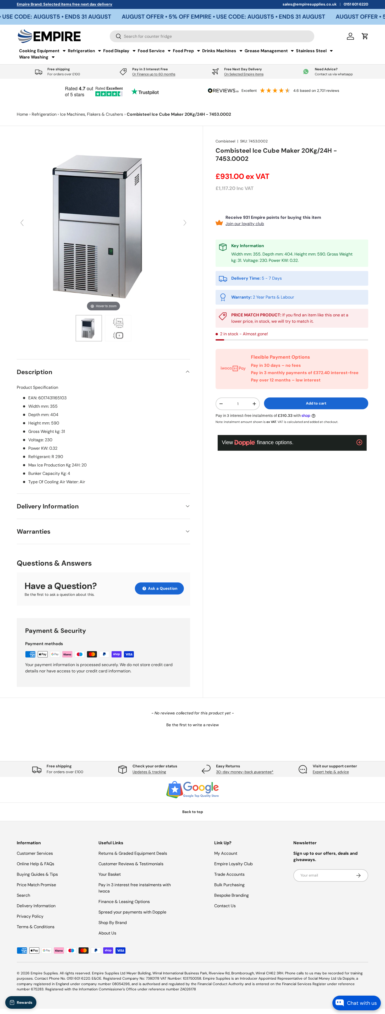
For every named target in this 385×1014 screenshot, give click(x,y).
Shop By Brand (112, 922)
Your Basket (109, 874)
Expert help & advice (331, 771)
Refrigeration (44, 114)
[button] (192, 724)
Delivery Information (36, 906)
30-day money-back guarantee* (244, 771)
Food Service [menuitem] (151, 51)
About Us (107, 933)
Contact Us (225, 906)
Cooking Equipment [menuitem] (39, 51)
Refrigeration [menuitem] (81, 51)
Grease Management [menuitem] (266, 51)
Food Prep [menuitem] (183, 51)
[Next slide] (185, 222)
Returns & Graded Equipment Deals (132, 853)
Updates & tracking (149, 771)
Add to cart (316, 403)
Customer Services (35, 853)
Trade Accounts (229, 874)
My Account (225, 853)
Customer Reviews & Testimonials (130, 864)
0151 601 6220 (356, 4)
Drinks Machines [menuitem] (219, 51)
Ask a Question (162, 588)
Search (23, 895)
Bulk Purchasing (229, 885)
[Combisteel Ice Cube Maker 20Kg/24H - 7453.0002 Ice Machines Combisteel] (89, 328)
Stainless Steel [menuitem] (311, 51)
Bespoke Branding (231, 895)
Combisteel (225, 141)
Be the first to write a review (192, 725)
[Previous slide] (22, 222)
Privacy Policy (30, 916)
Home (22, 114)
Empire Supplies (44, 973)
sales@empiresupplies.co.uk (310, 4)
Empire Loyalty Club (233, 864)
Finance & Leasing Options (124, 901)
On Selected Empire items (243, 74)
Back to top (192, 811)
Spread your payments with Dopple (132, 912)
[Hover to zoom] (103, 225)
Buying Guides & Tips (37, 874)
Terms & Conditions (35, 927)
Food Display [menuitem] (116, 51)
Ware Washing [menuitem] (33, 57)
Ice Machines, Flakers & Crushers (91, 114)
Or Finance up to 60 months (153, 74)
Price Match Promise (36, 885)
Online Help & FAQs (35, 864)
